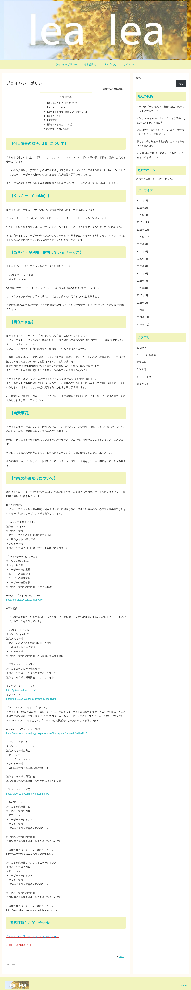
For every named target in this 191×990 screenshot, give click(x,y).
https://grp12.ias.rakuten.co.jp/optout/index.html (31, 699)
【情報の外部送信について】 (59, 124)
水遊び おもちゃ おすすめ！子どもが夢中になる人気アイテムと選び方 (161, 120)
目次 (62, 97)
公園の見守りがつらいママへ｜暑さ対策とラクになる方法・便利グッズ (160, 132)
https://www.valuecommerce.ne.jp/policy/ (27, 793)
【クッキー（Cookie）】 (57, 107)
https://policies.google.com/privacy (24, 599)
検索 (138, 77)
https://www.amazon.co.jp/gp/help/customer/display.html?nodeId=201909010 (46, 733)
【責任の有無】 (53, 116)
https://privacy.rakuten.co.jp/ (20, 690)
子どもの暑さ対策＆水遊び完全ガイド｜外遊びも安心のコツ (160, 143)
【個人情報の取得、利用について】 (63, 103)
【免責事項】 (52, 120)
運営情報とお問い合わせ (57, 129)
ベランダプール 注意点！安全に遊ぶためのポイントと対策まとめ (161, 108)
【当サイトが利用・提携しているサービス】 (67, 111)
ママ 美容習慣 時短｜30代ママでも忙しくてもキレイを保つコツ (160, 155)
